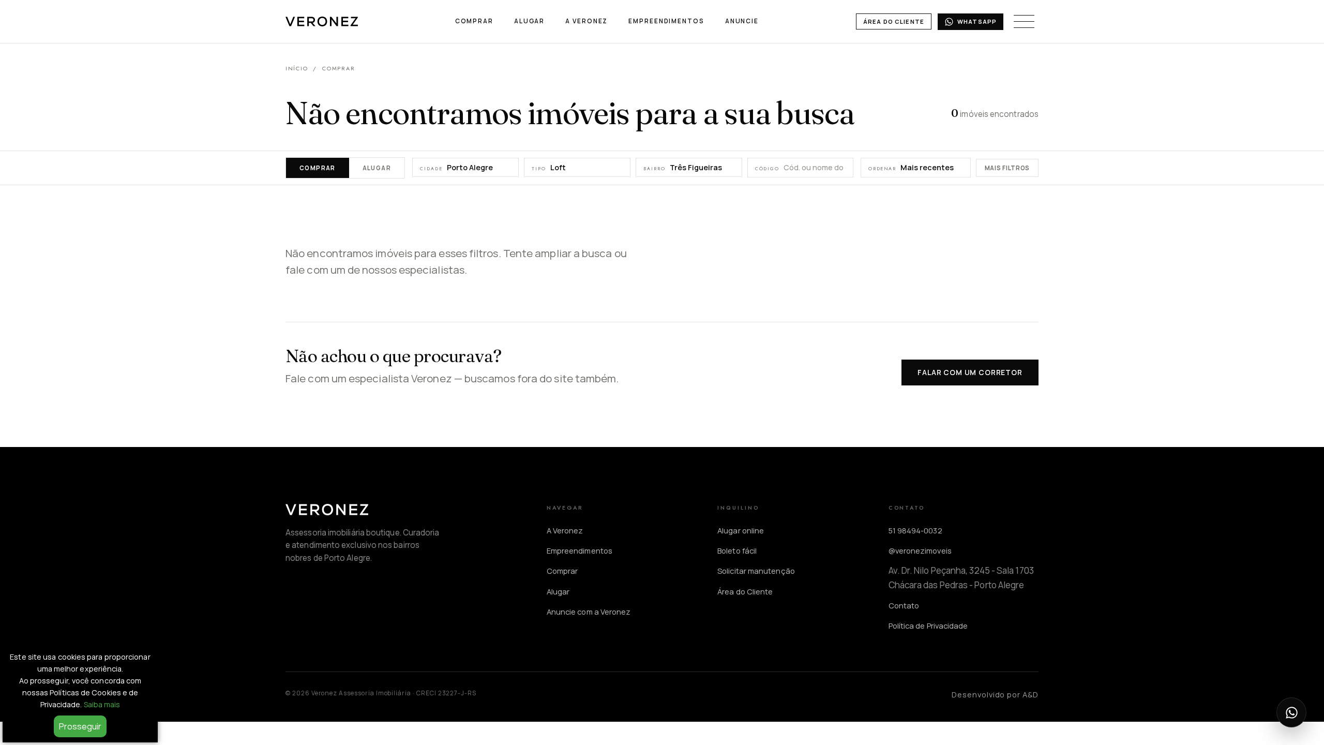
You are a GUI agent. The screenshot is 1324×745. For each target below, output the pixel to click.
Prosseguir (80, 726)
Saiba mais (102, 704)
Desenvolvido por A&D (995, 694)
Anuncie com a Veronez (589, 611)
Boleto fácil (737, 550)
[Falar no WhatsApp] (1291, 712)
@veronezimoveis (920, 550)
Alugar (529, 21)
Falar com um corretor (969, 372)
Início (296, 68)
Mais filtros (1007, 168)
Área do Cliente (893, 21)
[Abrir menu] (1024, 21)
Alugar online (740, 530)
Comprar (474, 21)
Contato (904, 605)
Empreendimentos (666, 21)
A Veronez (586, 21)
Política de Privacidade (928, 625)
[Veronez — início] (321, 21)
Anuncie (742, 21)
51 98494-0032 (915, 530)
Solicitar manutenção (756, 570)
